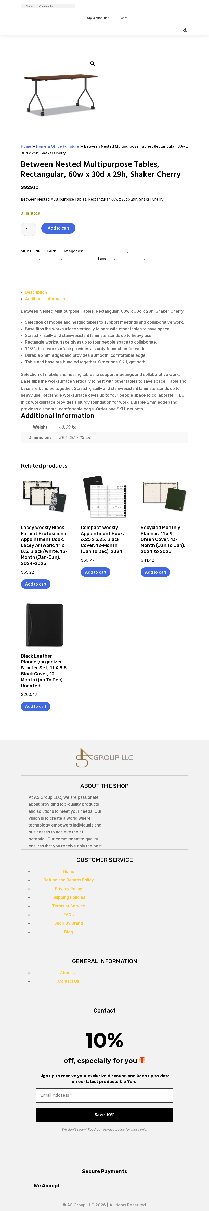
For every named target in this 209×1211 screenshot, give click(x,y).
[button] (92, 63)
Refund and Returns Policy (69, 879)
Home (26, 146)
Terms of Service (68, 905)
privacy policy (114, 1129)
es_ (111, 258)
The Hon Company (79, 258)
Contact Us (68, 981)
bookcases (156, 258)
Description (36, 292)
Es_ (36, 258)
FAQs (68, 914)
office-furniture (130, 258)
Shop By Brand (68, 923)
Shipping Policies (68, 897)
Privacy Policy (68, 888)
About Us (68, 972)
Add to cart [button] (35, 584)
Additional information (46, 298)
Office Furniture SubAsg (150, 251)
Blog (68, 931)
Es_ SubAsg (51, 258)
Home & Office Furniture (57, 146)
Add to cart (58, 228)
